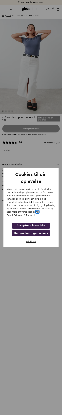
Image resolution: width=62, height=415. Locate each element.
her (37, 212)
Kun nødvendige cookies (31, 233)
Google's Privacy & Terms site (21, 215)
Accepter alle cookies (31, 225)
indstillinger (31, 242)
